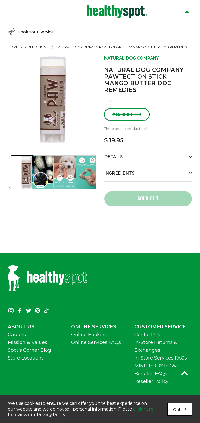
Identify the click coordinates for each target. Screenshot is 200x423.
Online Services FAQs (96, 342)
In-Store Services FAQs (160, 358)
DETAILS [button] (113, 156)
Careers (17, 334)
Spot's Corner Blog (29, 350)
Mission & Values (27, 342)
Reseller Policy (151, 381)
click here (143, 409)
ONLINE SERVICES (93, 327)
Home (13, 47)
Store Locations (26, 358)
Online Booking (89, 334)
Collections (37, 47)
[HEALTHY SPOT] (117, 11)
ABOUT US (21, 327)
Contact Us (147, 334)
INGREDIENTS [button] (119, 173)
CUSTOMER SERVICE (160, 327)
